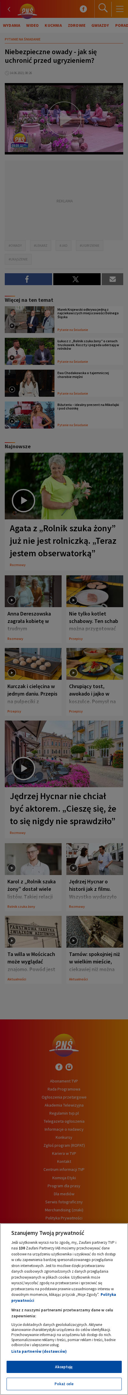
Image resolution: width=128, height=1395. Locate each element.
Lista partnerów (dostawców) (39, 1351)
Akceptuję (64, 1366)
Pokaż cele (64, 1383)
